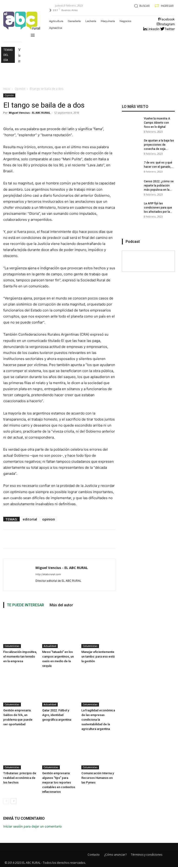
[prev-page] (6, 801)
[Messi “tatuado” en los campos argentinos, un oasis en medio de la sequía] (59, 631)
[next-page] (13, 801)
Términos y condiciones (146, 855)
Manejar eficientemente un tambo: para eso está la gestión (97, 656)
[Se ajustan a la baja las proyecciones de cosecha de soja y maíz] (131, 147)
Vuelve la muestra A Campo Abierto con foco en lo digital (157, 122)
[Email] (161, 539)
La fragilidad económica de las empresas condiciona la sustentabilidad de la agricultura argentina (98, 720)
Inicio (6, 89)
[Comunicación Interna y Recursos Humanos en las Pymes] (98, 752)
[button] (141, 6)
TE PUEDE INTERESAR (25, 605)
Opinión (20, 89)
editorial (30, 519)
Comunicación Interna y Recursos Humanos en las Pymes (97, 777)
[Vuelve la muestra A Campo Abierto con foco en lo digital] (131, 125)
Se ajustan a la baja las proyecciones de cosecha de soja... (159, 145)
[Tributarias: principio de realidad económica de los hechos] (20, 752)
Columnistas (12, 646)
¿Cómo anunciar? (115, 855)
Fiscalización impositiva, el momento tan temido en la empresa (20, 656)
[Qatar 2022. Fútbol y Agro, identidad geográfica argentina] (59, 689)
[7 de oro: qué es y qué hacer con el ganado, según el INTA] (131, 170)
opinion (48, 519)
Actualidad (50, 646)
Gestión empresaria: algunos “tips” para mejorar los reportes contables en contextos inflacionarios (58, 782)
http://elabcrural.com (48, 574)
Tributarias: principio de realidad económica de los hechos (19, 777)
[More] (173, 539)
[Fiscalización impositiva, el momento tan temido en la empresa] (20, 631)
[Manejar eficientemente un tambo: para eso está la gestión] (98, 631)
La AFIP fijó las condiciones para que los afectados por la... (158, 207)
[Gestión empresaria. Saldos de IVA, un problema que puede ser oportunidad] (20, 689)
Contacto (94, 855)
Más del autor (61, 605)
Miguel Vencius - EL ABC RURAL (29, 112)
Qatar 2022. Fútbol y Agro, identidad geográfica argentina (56, 715)
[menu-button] (32, 35)
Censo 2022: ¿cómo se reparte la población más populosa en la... (159, 185)
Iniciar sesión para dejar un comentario (32, 826)
